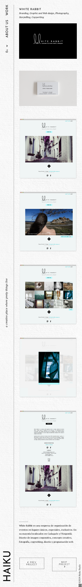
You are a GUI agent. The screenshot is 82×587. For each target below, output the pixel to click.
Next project (64, 563)
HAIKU (8, 566)
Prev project (31, 563)
